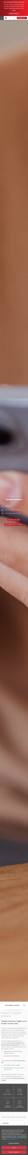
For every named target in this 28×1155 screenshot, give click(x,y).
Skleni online (14, 519)
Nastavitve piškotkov (14, 1143)
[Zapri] (26, 1127)
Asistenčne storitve (12, 1005)
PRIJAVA (14, 18)
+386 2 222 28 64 (7, 1069)
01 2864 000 (16, 1068)
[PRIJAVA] (14, 18)
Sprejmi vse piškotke (14, 1152)
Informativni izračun (14, 524)
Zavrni (14, 1147)
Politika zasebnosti (12, 1139)
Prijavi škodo (14, 13)
